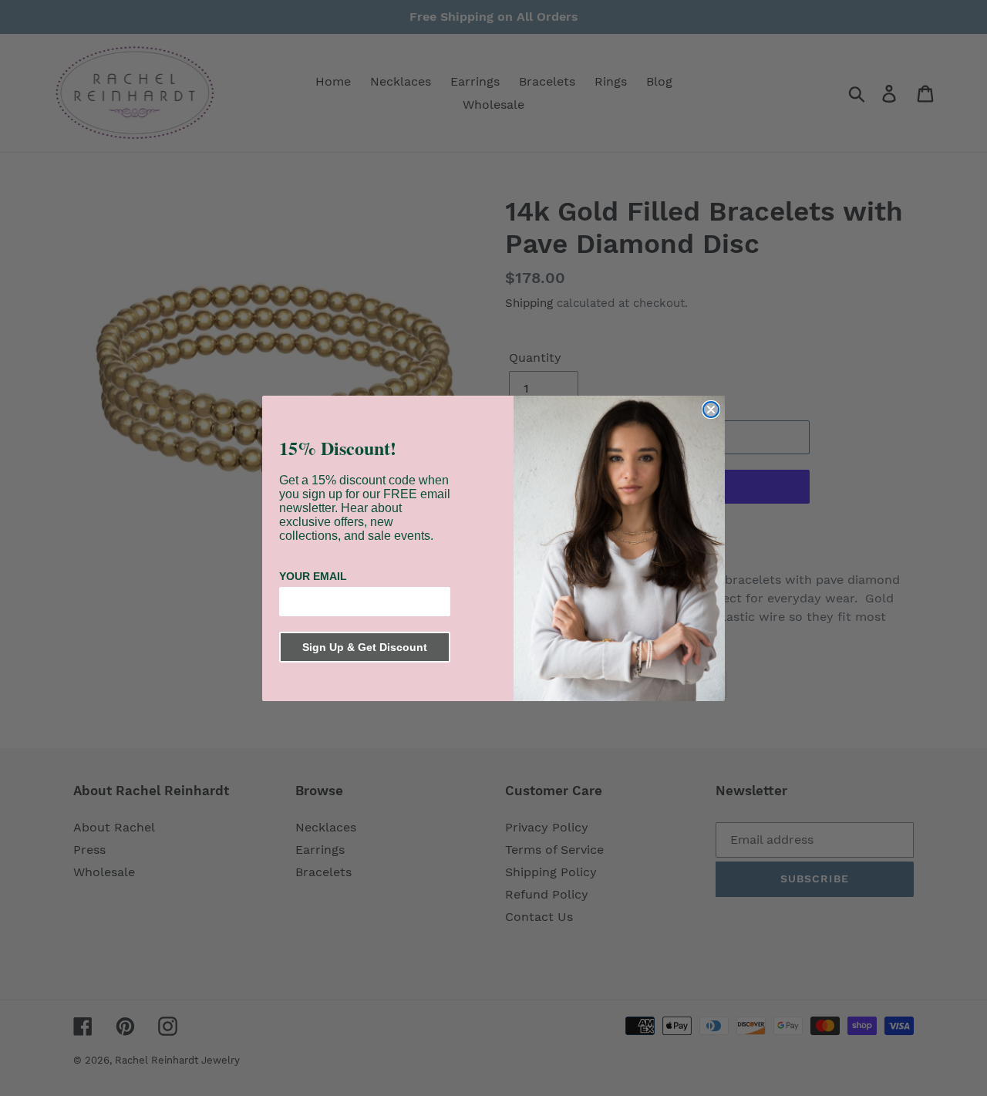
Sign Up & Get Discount (364, 647)
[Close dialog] (711, 409)
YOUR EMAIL (313, 576)
